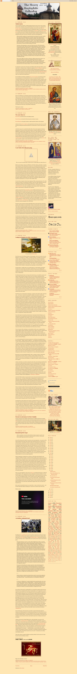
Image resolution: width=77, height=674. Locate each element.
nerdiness (56, 524)
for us (23, 124)
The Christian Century (52, 367)
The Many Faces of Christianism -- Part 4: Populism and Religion (55, 246)
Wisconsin (55, 555)
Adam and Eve (58, 526)
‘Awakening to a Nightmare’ (35, 374)
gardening (59, 559)
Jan (51, 489)
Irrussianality (52, 289)
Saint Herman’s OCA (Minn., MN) (54, 76)
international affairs (31, 89)
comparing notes (18, 608)
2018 (50, 446)
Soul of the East (50, 302)
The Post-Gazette (51, 371)
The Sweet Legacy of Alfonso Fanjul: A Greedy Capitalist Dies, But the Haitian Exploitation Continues (55, 286)
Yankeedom (25, 512)
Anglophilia (53, 518)
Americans (26, 124)
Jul (51, 462)
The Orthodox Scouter (53, 233)
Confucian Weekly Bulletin (54, 260)
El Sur (57, 552)
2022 (50, 440)
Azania (60, 551)
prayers (21, 142)
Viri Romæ (32, 142)
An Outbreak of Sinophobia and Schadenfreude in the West (54, 266)
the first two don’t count (41, 624)
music (43, 511)
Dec (51, 454)
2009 (50, 497)
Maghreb (49, 546)
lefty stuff (39, 410)
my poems (59, 555)
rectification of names (58, 534)
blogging (52, 540)
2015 (50, 451)
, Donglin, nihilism (55, 410)
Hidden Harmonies (53, 253)
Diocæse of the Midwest (55, 72)
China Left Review (51, 334)
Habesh (51, 539)
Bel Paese (57, 541)
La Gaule (57, 522)
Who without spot (51, 52)
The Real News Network (52, 373)
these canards (30, 189)
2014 (50, 453)
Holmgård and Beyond (23, 89)
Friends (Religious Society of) (53, 554)
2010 (50, 495)
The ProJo (49, 372)
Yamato (60, 539)
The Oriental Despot (53, 258)
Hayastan (53, 549)
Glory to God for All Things (54, 230)
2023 (50, 439)
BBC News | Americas (51, 345)
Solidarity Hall (34, 253)
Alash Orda (59, 528)
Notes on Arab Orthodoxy (54, 240)
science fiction (56, 542)
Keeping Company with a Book (54, 231)
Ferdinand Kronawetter (19, 186)
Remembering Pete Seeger (22, 432)
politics (44, 89)
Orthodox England (51, 307)
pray (21, 124)
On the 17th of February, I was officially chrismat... (55, 473)
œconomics (20, 411)
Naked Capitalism (51, 327)
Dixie (58, 540)
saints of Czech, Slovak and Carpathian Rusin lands (55, 162)
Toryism (52, 516)
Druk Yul (54, 559)
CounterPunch (50, 325)
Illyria (52, 527)
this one (43, 137)
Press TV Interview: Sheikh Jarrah (54, 259)
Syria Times (50, 365)
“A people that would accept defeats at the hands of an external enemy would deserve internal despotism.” (55, 290)
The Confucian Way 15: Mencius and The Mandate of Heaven (55, 262)
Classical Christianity (51, 311)
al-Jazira (53, 543)
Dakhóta (55, 539)
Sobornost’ (50, 313)
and (55, 406)
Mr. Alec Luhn (18, 28)
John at (22, 537)
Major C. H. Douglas (19, 197)
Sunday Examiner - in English (53, 364)
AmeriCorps (51, 556)
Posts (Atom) (22, 668)
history (26, 410)
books (20, 410)
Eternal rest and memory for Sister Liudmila (26, 417)
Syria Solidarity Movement (52, 318)
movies (57, 530)
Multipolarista (50, 329)
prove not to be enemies (34, 76)
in (55, 414)
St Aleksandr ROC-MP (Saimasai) (54, 80)
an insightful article (24, 534)
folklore (49, 551)
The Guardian (50, 369)
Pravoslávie (27, 109)
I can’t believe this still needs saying (24, 148)
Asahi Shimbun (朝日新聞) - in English (54, 344)
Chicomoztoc (50, 555)
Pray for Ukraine (18, 119)
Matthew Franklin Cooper (54, 209)
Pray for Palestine (18, 121)
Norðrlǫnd (56, 532)
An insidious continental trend (23, 518)
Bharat (49, 543)
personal (23, 109)
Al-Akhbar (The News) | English (53, 342)
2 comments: (30, 108)
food (59, 556)
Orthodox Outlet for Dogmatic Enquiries (54, 306)
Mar (51, 468)
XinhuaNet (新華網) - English (53, 376)
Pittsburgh (50, 547)
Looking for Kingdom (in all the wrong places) (26, 237)
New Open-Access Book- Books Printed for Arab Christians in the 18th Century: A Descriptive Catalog (55, 242)
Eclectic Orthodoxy (53, 236)
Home (31, 665)
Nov (51, 456)
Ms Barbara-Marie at (35, 537)
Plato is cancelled (57, 432)
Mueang (58, 543)
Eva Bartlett (50, 315)
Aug (51, 460)
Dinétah (57, 560)
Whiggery (32, 411)
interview (36, 30)
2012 (50, 492)
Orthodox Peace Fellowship (52, 304)
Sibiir (49, 549)
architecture (50, 548)
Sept (51, 459)
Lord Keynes (52, 293)
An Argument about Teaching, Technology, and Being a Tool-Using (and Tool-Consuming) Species (55, 281)
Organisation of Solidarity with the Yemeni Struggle (54, 331)
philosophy (59, 514)
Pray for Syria (18, 116)
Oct (51, 457)
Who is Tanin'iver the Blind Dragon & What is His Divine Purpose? (55, 235)
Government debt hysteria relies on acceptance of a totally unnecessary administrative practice (54, 277)
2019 (50, 445)
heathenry (49, 542)
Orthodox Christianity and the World (54, 310)
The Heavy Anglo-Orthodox (52, 380)
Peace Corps (52, 552)
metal (49, 524)
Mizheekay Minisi (39, 89)
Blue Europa (56, 533)
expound (26, 189)
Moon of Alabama (51, 326)
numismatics (49, 561)
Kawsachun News (51, 357)
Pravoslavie (50, 309)
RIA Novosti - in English (52, 362)
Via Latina (59, 536)
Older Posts (45, 665)
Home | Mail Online (51, 352)
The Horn (49, 559)
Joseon (59, 549)
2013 (50, 491)
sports (53, 560)
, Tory (55, 408)
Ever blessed (52, 47)
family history (56, 546)
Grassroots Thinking (53, 284)
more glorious (52, 51)
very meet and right (54, 44)
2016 (50, 450)
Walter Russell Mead (43, 71)
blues (59, 560)
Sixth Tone (50, 337)
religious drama (27, 142)
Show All (60, 248)
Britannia (23, 410)
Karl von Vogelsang (22, 199)
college (58, 545)
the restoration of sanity (54, 535)
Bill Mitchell (52, 275)
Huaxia (20, 109)
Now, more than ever (20, 115)
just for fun (58, 553)
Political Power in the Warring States (55, 268)
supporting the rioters (24, 620)
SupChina (49, 335)
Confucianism (56, 523)
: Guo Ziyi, (55, 412)
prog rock (53, 561)
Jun (51, 463)
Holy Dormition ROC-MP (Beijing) (55, 79)
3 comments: (30, 88)
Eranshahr (50, 526)
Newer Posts (17, 665)
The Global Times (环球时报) (53, 368)
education (53, 529)
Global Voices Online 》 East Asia (53, 350)
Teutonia (20, 231)
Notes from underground (54, 244)
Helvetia (56, 556)
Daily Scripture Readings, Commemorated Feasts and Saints (54, 69)
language (50, 534)
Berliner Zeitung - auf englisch (53, 346)
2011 (50, 494)
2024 (50, 437)
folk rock (51, 553)
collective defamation (38, 68)
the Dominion (57, 548)
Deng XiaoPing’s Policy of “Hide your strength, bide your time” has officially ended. (55, 255)
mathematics (49, 560)
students (50, 161)
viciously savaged (18, 137)
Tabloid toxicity (19, 24)
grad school (57, 547)
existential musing (51, 545)
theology (24, 231)
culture (55, 513)
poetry (60, 538)
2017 (50, 448)
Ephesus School (50, 303)
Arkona (56, 538)
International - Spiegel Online (53, 356)
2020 (50, 443)
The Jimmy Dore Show (52, 323)
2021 (50, 442)
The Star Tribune (51, 375)
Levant (37, 141)
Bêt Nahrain (50, 528)
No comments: (30, 140)
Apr (51, 467)
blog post (32, 472)
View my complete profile (53, 211)
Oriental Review (51, 314)
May (51, 465)
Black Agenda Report (51, 317)
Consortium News (51, 348)
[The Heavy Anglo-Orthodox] (48, 381)
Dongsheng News (51, 349)
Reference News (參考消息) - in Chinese (54, 361)
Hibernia (54, 536)
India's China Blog (53, 264)
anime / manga (55, 551)
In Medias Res (52, 280)
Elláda (24, 661)
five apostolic (58, 160)
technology (50, 541)
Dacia (60, 552)
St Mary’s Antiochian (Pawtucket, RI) (55, 78)
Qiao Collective (50, 333)
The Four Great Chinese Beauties (55, 415)
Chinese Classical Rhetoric (54, 267)
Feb (51, 470)
